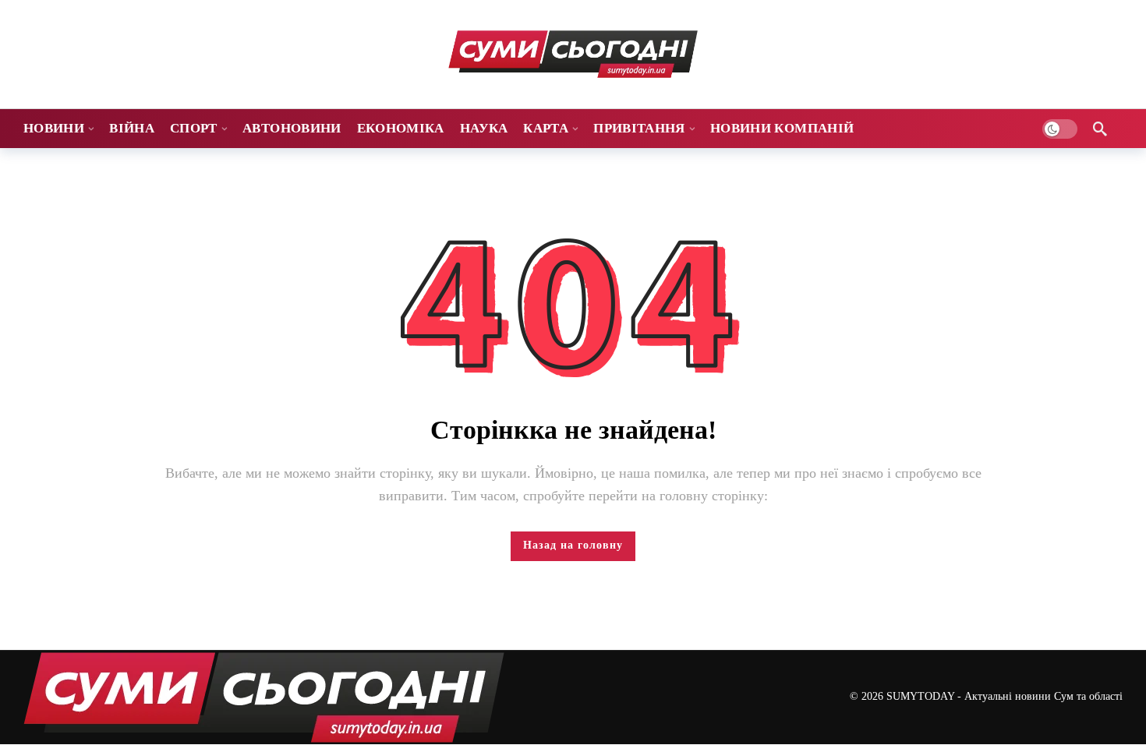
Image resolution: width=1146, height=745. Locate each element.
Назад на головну (573, 545)
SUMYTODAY (920, 696)
